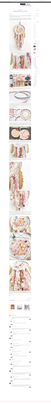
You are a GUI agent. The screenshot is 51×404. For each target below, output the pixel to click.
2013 (34, 85)
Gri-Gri (13, 142)
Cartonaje (34, 24)
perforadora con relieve (26, 212)
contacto (27, 0)
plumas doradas (20, 158)
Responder (30, 319)
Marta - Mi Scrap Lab (18, 12)
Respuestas (12, 330)
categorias (16, 0)
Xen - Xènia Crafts (14, 326)
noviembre (36, 67)
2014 (34, 84)
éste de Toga (28, 123)
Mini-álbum (34, 29)
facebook (34, 16)
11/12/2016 (13, 350)
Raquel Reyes (13, 349)
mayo (35, 79)
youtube (37, 16)
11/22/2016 (13, 371)
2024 (34, 59)
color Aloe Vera (23, 89)
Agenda (34, 23)
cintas (25, 140)
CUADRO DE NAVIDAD (18, 310)
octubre (35, 75)
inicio (10, 0)
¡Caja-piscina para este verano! (11, 310)
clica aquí (14, 292)
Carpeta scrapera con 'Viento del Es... (27, 310)
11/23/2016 (14, 377)
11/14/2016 (14, 332)
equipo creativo (22, 0)
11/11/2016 (13, 327)
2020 (34, 62)
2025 (34, 58)
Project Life (34, 30)
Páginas (34, 31)
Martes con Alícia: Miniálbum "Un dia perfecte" (37, 43)
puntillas (27, 140)
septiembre (36, 76)
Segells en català (35, 32)
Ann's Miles (13, 359)
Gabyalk (13, 370)
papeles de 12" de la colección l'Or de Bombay (18, 15)
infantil (34, 38)
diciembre (36, 66)
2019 (34, 63)
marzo (35, 81)
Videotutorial (34, 37)
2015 (34, 83)
